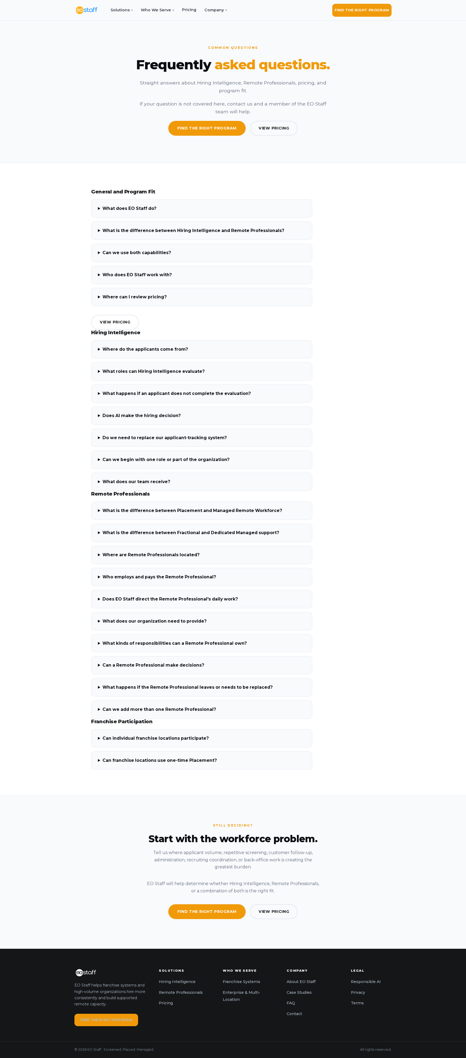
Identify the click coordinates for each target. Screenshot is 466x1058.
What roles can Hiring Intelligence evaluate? (153, 371)
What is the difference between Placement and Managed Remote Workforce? (192, 510)
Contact (294, 1013)
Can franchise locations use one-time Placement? (159, 760)
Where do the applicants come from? (145, 349)
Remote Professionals (181, 992)
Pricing (189, 9)
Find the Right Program (362, 10)
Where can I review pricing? (134, 296)
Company (215, 10)
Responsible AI (366, 981)
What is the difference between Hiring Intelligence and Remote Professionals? (193, 230)
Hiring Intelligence (177, 981)
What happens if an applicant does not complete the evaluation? (176, 393)
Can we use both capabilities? (136, 252)
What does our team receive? (136, 481)
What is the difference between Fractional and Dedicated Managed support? (190, 532)
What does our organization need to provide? (154, 621)
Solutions (122, 10)
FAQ (291, 1003)
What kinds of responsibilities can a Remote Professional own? (174, 643)
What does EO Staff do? (129, 208)
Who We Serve (157, 10)
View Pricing (274, 128)
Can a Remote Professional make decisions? (153, 665)
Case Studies (299, 992)
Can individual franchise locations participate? (155, 738)
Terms (357, 1003)
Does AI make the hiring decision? (141, 415)
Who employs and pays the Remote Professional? (159, 576)
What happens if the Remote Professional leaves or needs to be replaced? (187, 687)
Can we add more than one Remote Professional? (159, 709)
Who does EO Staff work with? (137, 274)
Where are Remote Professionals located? (151, 554)
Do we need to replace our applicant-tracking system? (164, 437)
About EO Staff (301, 981)
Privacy (358, 992)
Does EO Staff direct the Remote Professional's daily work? (170, 599)
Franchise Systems (241, 981)
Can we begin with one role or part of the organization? (165, 459)
